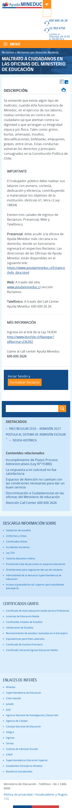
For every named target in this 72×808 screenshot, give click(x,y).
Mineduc (11, 687)
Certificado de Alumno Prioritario (24, 644)
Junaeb (10, 704)
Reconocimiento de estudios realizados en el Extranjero (37, 633)
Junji (8, 709)
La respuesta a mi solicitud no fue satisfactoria (31, 472)
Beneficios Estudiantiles (19, 771)
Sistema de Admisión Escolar (22, 749)
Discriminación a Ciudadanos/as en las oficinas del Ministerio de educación (35, 495)
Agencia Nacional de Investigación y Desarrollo (32, 715)
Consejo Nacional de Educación (23, 726)
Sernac (10, 743)
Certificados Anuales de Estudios (24, 622)
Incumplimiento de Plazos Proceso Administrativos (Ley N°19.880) (32, 462)
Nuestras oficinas (47, 4)
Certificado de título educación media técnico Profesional (37, 610)
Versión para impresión (63, 90)
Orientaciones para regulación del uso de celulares (34, 569)
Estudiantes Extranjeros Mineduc (24, 766)
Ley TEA (10, 553)
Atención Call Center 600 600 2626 (31, 503)
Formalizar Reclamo (25, 382)
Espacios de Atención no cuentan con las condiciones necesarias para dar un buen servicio (35, 483)
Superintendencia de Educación (23, 692)
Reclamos (8, 52)
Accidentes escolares (18, 547)
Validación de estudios (18, 530)
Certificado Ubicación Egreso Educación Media (32, 650)
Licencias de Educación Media (22, 616)
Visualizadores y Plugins (51, 794)
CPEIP (9, 754)
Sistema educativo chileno (20, 558)
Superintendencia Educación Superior (27, 760)
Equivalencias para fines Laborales (25, 639)
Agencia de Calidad (16, 721)
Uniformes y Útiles (16, 536)
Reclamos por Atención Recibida (38, 52)
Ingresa (10, 737)
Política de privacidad (18, 794)
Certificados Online (16, 541)
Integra (10, 732)
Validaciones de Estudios (19, 627)
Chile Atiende (13, 698)
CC (7, 799)
